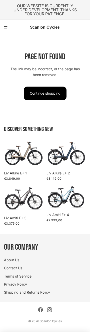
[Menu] (6, 27)
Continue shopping (45, 93)
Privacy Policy (15, 284)
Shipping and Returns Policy (27, 292)
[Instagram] (49, 310)
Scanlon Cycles (51, 321)
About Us (11, 260)
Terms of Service (18, 276)
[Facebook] (41, 310)
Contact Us (13, 268)
